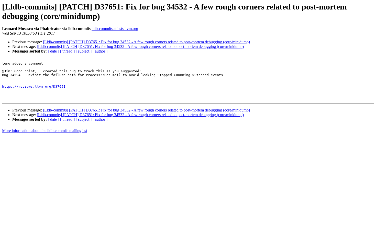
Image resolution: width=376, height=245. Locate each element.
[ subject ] (84, 51)
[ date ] (53, 51)
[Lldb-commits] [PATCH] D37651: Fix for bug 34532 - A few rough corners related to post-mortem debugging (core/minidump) (146, 42)
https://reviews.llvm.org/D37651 (33, 86)
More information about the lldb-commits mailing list (44, 130)
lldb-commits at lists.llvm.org (115, 28)
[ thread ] (67, 51)
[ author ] (100, 51)
